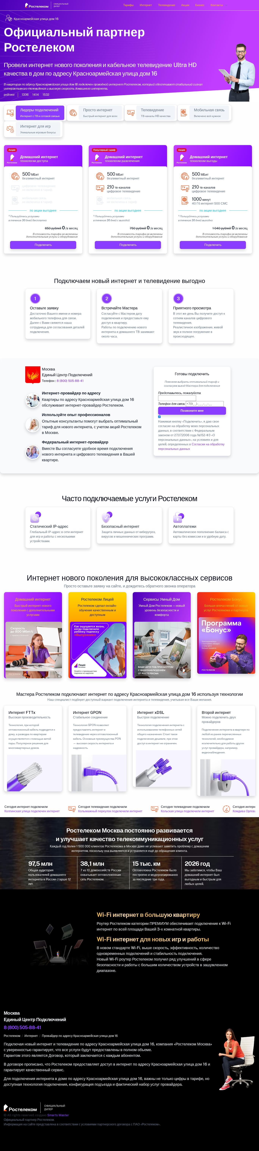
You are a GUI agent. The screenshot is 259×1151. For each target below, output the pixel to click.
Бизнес (200, 5)
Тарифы (128, 5)
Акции (185, 5)
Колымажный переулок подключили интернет (105, 811)
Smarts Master (58, 1115)
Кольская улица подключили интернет (182, 811)
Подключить (43, 244)
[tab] (40, 113)
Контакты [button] (217, 5)
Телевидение (166, 5)
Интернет (146, 5)
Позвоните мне (192, 410)
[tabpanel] (129, 201)
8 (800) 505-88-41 (70, 381)
